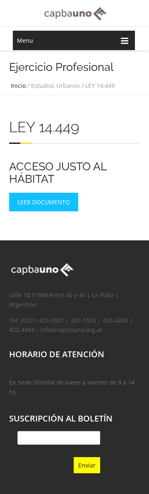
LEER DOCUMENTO (43, 202)
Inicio (18, 86)
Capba (74, 12)
